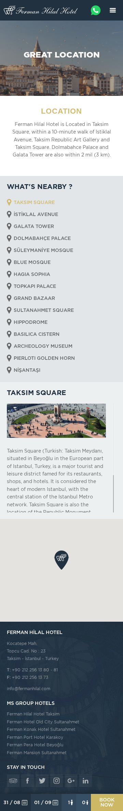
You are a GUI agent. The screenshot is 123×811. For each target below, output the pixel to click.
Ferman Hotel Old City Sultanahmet (43, 721)
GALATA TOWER (34, 226)
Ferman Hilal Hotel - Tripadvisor (13, 780)
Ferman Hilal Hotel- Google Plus (71, 780)
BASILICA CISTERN (36, 334)
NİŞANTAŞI (27, 370)
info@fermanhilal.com (28, 688)
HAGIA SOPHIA (32, 274)
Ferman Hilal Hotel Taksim (33, 714)
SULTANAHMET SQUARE (44, 310)
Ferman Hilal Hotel (41, 10)
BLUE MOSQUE (32, 262)
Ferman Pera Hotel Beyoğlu (35, 744)
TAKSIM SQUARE (34, 202)
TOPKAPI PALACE (35, 286)
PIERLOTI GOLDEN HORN (44, 358)
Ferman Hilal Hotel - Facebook (27, 780)
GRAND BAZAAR (34, 298)
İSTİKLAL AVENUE (36, 214)
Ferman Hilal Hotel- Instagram (56, 780)
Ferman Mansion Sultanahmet (37, 752)
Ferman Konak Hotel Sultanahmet (41, 729)
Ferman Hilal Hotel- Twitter (42, 780)
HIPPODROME (30, 322)
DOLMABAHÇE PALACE (42, 238)
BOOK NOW (106, 802)
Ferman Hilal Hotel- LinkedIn (85, 780)
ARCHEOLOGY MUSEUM (43, 346)
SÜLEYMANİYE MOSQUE (43, 250)
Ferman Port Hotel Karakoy (35, 737)
